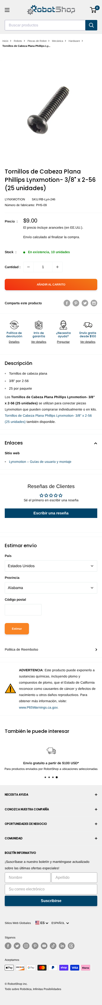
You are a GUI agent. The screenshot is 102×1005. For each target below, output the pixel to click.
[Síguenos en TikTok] (53, 945)
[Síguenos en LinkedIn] (62, 945)
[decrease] (28, 267)
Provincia (12, 578)
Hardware (74, 40)
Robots (18, 40)
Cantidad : (12, 267)
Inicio (5, 40)
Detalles (14, 341)
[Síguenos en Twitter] (17, 945)
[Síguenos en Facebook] (8, 945)
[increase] (57, 267)
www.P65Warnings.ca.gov (38, 707)
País (8, 556)
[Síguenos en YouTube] (44, 945)
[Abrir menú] (7, 10)
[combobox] (45, 25)
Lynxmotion (15, 199)
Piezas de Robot (37, 40)
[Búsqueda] (91, 25)
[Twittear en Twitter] (85, 303)
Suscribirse (51, 901)
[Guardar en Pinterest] (76, 303)
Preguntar (63, 341)
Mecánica (57, 40)
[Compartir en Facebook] (67, 303)
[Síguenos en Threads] (71, 945)
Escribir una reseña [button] (51, 513)
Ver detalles (38, 341)
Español (58, 923)
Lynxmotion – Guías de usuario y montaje (40, 462)
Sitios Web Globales (18, 923)
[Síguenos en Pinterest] (35, 945)
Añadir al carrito (51, 284)
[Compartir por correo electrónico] (94, 303)
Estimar (17, 628)
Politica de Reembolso (21, 649)
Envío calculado (35, 237)
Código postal (15, 599)
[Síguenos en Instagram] (26, 945)
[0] (93, 10)
